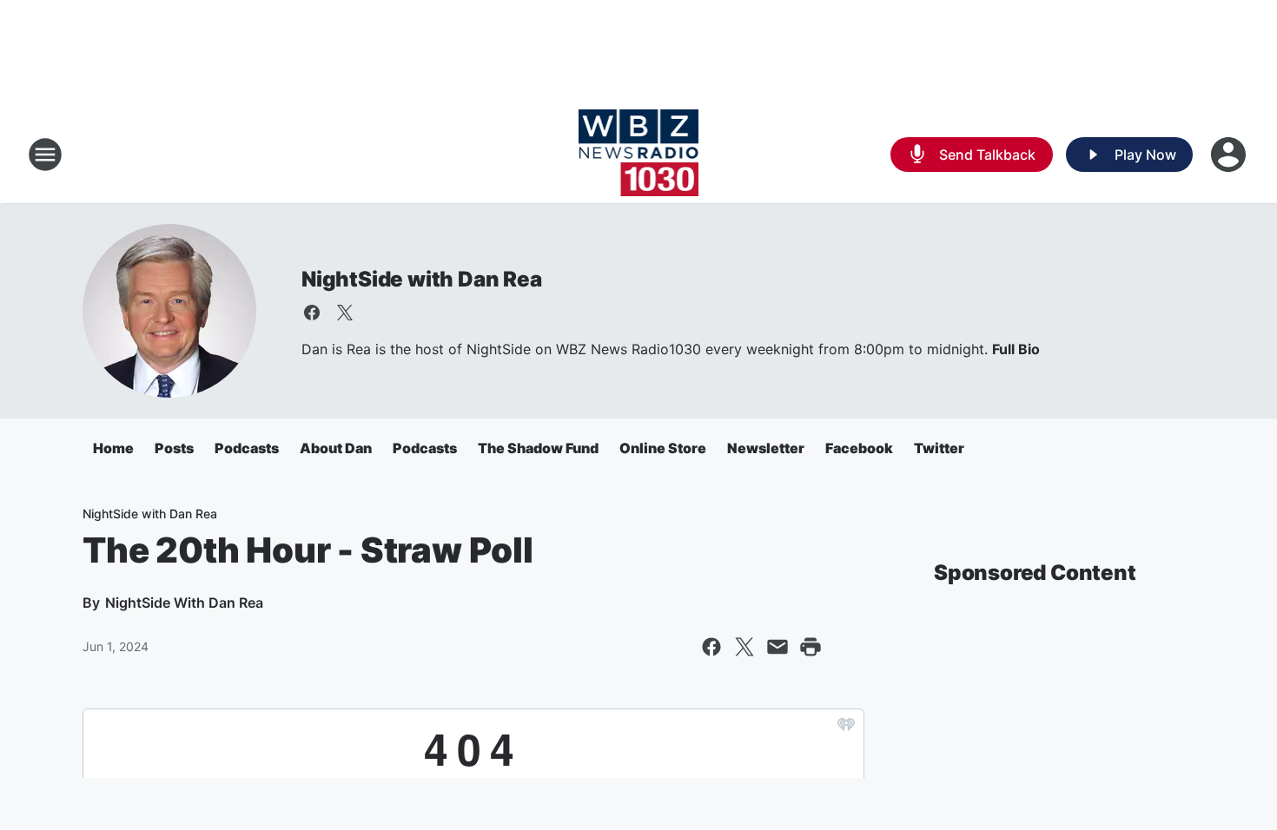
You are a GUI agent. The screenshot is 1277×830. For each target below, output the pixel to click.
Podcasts (247, 448)
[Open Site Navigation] (45, 154)
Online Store (662, 448)
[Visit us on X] (344, 312)
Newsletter (765, 448)
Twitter (939, 448)
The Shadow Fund (538, 448)
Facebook (859, 448)
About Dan (336, 448)
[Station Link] (639, 154)
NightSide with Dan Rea (421, 279)
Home (113, 448)
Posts (174, 448)
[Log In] (1230, 154)
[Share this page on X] (744, 647)
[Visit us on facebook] (311, 312)
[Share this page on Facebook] (711, 647)
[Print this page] (810, 647)
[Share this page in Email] (777, 647)
